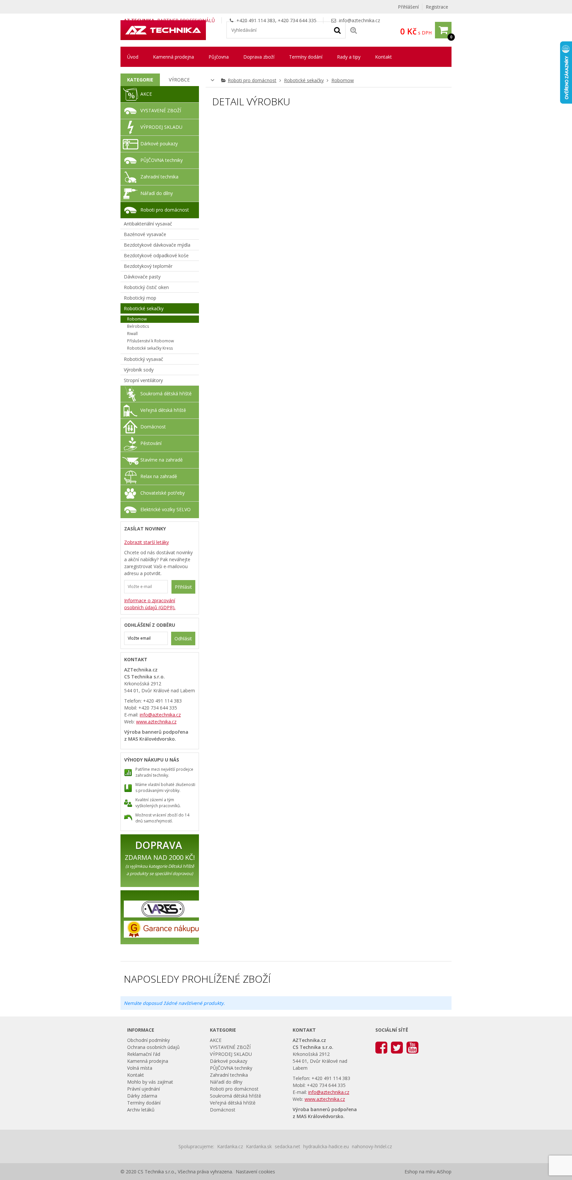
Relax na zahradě (158, 476)
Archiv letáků (141, 1109)
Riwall (132, 333)
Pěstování (151, 443)
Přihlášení (408, 7)
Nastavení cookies (255, 1171)
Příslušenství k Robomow (150, 341)
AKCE (146, 94)
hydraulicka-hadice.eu (326, 1146)
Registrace (437, 7)
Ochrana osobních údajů (153, 1047)
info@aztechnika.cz (359, 20)
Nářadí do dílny (156, 193)
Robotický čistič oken (146, 287)
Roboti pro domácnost (252, 80)
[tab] (140, 80)
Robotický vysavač (143, 359)
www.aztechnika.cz (156, 721)
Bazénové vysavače (145, 234)
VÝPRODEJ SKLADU (161, 127)
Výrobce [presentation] (179, 79)
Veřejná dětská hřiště (163, 410)
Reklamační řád (143, 1054)
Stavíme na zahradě (161, 460)
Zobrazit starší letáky (146, 542)
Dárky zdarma (142, 1096)
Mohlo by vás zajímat (150, 1082)
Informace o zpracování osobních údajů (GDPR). (149, 604)
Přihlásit (183, 587)
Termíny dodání (305, 57)
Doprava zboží (258, 57)
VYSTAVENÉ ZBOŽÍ (160, 110)
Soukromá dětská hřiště (166, 393)
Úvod (132, 57)
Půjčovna (219, 57)
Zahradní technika (159, 176)
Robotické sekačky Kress (150, 348)
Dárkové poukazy (159, 143)
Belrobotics (138, 326)
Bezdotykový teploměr (148, 266)
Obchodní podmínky (148, 1040)
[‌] (381, 1047)
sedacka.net (287, 1146)
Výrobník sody (139, 370)
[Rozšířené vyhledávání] (353, 30)
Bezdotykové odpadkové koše (156, 255)
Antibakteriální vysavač (148, 224)
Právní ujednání (143, 1089)
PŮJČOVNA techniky (161, 160)
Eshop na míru (420, 1171)
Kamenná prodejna (173, 57)
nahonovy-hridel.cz (372, 1146)
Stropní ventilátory (143, 380)
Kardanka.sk (259, 1146)
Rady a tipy (348, 57)
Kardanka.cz (230, 1146)
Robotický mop (140, 298)
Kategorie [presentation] (140, 79)
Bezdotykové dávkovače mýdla (157, 245)
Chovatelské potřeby (162, 493)
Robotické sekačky (304, 80)
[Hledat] (337, 30)
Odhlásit (183, 638)
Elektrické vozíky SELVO (165, 509)
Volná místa (139, 1068)
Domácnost (153, 426)
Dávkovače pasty (142, 276)
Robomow (342, 80)
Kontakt (383, 57)
